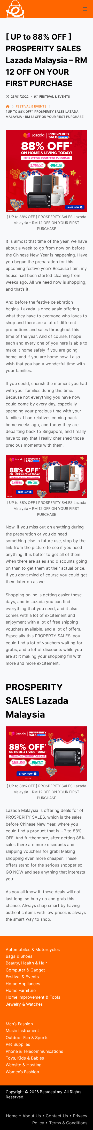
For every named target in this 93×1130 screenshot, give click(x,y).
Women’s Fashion (22, 1071)
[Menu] (85, 9)
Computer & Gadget (25, 969)
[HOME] (8, 107)
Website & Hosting (24, 1064)
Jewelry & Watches (24, 1004)
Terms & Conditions (68, 1122)
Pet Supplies (18, 1044)
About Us (31, 1115)
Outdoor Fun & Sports (27, 1037)
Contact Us (57, 1115)
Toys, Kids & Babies (25, 1058)
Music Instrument (22, 1030)
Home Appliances (23, 983)
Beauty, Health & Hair (26, 962)
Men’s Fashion (19, 1023)
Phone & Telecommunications (34, 1051)
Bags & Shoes (19, 956)
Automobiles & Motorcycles (33, 949)
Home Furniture (21, 990)
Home (12, 1115)
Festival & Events (54, 96)
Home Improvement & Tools (33, 997)
